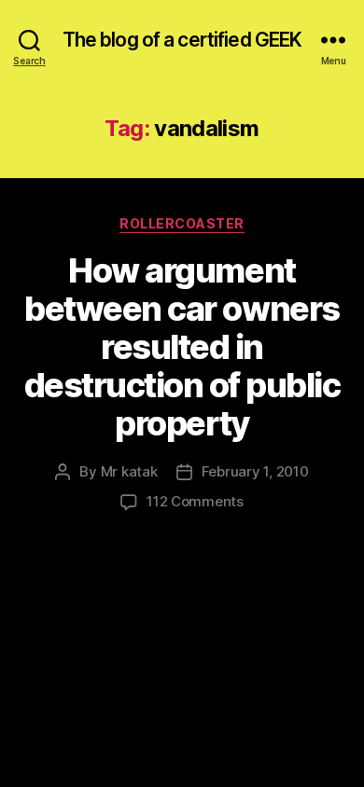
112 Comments (195, 501)
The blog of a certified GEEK (182, 39)
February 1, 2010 (255, 471)
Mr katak (129, 471)
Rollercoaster (182, 223)
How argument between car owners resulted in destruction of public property (182, 347)
